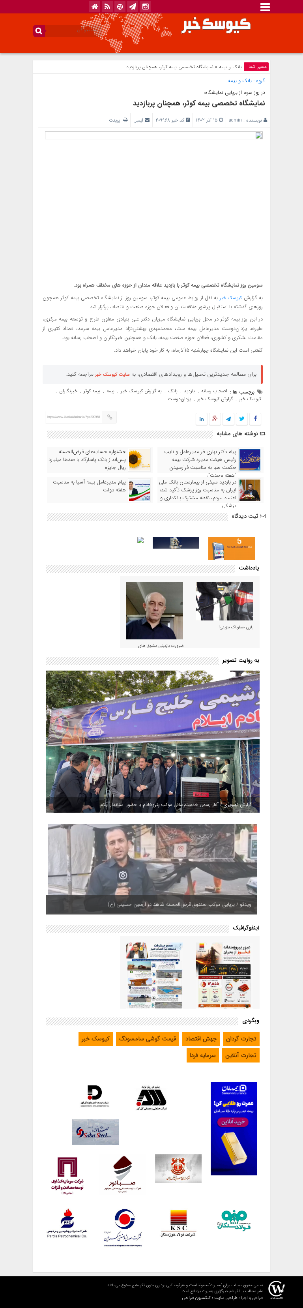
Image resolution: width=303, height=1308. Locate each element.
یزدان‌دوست (179, 399)
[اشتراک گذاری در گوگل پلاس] (215, 419)
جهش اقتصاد (201, 1039)
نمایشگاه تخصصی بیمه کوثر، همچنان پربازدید (199, 103)
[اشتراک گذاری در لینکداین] (202, 419)
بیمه (110, 391)
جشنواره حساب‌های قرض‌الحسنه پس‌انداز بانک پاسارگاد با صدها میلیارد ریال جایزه (87, 460)
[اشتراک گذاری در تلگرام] (228, 419)
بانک (173, 391)
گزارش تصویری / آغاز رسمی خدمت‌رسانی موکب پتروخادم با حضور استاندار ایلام (176, 804)
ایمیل (138, 120)
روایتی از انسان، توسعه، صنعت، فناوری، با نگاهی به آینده (192, 904)
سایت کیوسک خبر (112, 374)
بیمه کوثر (92, 391)
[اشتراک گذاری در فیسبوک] (255, 419)
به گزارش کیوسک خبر (141, 391)
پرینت (116, 120)
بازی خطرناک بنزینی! (236, 627)
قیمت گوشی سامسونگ (147, 1039)
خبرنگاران (68, 391)
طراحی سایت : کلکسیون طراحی (210, 1298)
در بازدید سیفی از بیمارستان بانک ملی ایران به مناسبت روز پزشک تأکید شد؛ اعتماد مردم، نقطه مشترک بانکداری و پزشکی (197, 494)
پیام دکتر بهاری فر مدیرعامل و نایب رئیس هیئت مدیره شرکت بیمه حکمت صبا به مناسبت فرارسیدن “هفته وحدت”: (200, 464)
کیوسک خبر (231, 298)
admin (235, 120)
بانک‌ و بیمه (230, 67)
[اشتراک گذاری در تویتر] (242, 419)
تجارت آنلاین (240, 1055)
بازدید (189, 391)
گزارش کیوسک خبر (215, 399)
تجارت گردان (241, 1039)
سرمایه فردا (203, 1055)
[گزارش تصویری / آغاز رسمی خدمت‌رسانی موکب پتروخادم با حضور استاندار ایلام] (153, 742)
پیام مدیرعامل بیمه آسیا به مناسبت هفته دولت (89, 486)
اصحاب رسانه (214, 391)
